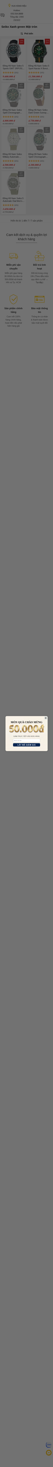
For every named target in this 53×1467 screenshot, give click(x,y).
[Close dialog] (45, 718)
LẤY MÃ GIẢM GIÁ (26, 745)
